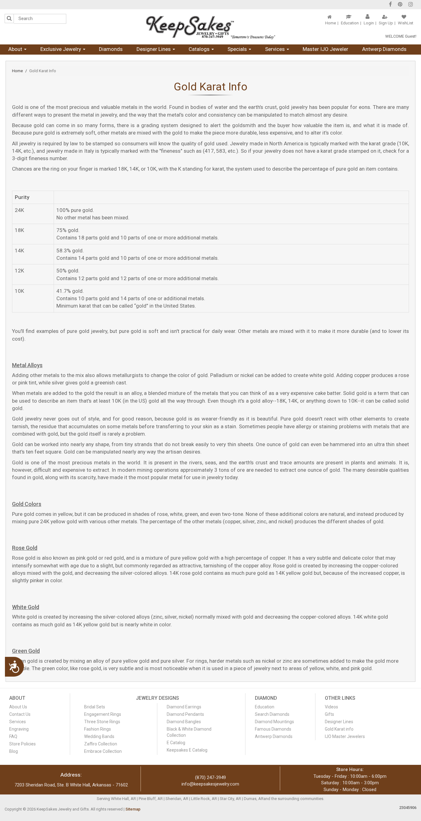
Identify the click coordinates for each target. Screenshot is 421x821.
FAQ (13, 736)
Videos (331, 706)
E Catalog (176, 742)
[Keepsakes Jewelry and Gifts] (210, 27)
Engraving (19, 729)
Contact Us (20, 714)
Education (350, 23)
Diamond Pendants (185, 714)
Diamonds (111, 49)
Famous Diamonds (273, 729)
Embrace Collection (103, 751)
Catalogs (200, 49)
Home (330, 23)
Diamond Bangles (184, 721)
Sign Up (386, 23)
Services (275, 49)
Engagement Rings (102, 714)
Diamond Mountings (274, 721)
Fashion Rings (97, 729)
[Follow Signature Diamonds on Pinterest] (400, 5)
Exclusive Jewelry (61, 49)
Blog (13, 751)
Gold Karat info (339, 729)
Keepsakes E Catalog (187, 750)
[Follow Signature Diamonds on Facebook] (390, 5)
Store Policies (22, 743)
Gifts (329, 714)
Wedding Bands (99, 736)
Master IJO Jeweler (325, 49)
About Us (18, 706)
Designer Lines (154, 49)
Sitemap (133, 809)
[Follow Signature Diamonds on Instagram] (411, 5)
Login (369, 23)
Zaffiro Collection (100, 743)
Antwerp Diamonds (384, 49)
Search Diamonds (272, 714)
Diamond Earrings (184, 706)
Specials (237, 49)
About (15, 49)
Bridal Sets (94, 706)
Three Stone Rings (102, 721)
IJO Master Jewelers (345, 736)
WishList (405, 23)
